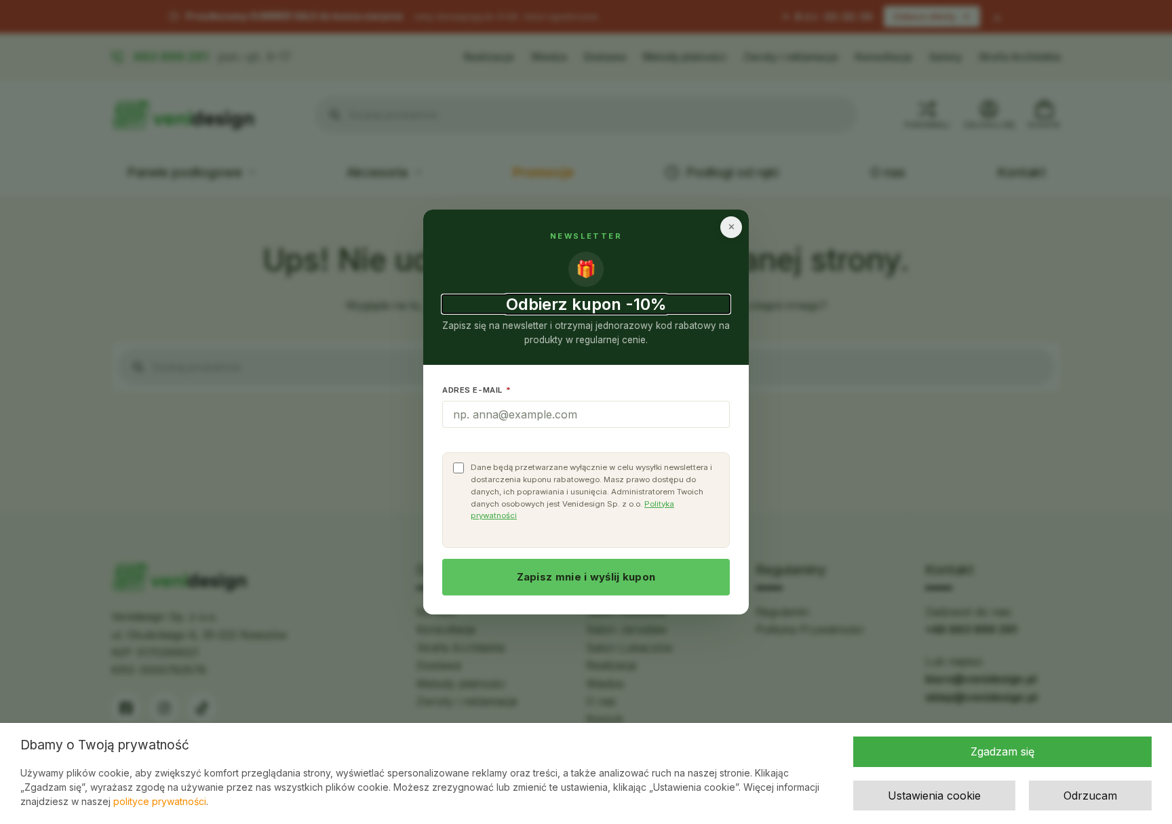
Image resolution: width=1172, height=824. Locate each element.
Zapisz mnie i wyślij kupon (586, 576)
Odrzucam (1090, 795)
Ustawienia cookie (934, 795)
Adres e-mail (476, 390)
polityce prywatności (159, 801)
